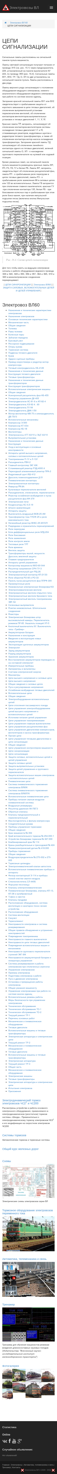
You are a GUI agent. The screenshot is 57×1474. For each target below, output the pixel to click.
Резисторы (13, 614)
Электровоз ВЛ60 (42, 284)
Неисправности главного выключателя (27, 939)
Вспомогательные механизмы (23, 419)
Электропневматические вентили (24, 589)
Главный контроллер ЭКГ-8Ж (23, 465)
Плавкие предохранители (21, 559)
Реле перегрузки (16, 528)
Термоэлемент (15, 920)
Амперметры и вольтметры (21, 668)
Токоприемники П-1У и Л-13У (23, 459)
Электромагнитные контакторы (23, 483)
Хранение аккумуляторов (21, 656)
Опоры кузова (15, 346)
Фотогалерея (10, 1366)
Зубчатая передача (18, 337)
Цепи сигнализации (18, 753)
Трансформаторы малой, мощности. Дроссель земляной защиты (26, 555)
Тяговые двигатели (17, 1027)
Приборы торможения (19, 851)
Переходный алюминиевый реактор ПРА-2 (29, 471)
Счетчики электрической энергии (24, 671)
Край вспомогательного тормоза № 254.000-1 (31, 835)
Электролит (14, 647)
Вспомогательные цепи (20, 693)
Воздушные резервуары (20, 805)
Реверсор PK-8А (16, 486)
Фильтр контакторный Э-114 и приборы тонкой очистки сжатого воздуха (28, 877)
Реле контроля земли (19, 541)
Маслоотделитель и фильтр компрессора (29, 820)
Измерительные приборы (21, 665)
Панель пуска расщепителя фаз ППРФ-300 (30, 580)
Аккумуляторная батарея (20, 632)
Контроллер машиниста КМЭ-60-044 (26, 565)
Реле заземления (17, 538)
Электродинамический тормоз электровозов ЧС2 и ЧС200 (21, 1101)
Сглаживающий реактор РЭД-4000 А (26, 468)
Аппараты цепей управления (22, 562)
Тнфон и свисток (16, 896)
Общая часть (14, 1066)
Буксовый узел (15, 340)
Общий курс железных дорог (20, 1149)
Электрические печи (18, 501)
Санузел (12, 917)
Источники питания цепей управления (27, 717)
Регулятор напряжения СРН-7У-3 (25, 568)
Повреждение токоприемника (23, 936)
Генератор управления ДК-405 (23, 398)
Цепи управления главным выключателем (29, 723)
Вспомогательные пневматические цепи (28, 796)
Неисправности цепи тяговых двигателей (28, 942)
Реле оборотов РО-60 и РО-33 (23, 577)
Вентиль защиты (16, 550)
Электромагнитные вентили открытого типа (30, 592)
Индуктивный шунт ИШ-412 (21, 474)
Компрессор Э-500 (17, 422)
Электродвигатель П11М (20, 407)
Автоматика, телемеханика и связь (24, 1259)
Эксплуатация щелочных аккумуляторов (28, 644)
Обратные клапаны (18, 811)
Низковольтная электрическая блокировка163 (31, 586)
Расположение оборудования (23, 911)
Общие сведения (17, 325)
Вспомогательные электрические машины (29, 389)
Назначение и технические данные (25, 370)
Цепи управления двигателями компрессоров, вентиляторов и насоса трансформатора (31, 731)
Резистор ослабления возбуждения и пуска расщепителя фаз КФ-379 (29, 497)
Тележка (12, 328)
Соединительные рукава (20, 823)
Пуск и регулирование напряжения (25, 686)
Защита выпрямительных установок (26, 765)
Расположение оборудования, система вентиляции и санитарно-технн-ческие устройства (27, 905)
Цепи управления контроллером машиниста (30, 747)
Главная (5, 1464)
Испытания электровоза (20, 1088)
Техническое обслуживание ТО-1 (24, 1009)
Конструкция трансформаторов (24, 386)
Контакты (16, 1467)
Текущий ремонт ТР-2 (19, 1042)
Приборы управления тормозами (24, 826)
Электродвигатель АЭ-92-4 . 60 (23, 404)
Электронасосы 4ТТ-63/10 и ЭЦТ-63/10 (28, 434)
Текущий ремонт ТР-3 (19, 1063)
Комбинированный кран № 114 (23, 841)
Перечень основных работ (21, 1018)
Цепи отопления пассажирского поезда (28, 705)
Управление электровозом (21, 969)
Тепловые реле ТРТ (18, 544)
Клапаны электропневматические (25, 887)
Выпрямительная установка (22, 437)
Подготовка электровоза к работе (24, 975)
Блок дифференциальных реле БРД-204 (28, 531)
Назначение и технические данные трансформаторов (25, 381)
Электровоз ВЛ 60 (19, 22)
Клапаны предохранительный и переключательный (24, 816)
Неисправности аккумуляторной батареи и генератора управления (29, 959)
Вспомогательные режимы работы (25, 996)
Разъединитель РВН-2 (19, 462)
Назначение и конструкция (21, 635)
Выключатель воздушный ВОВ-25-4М (26, 513)
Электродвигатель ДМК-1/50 (22, 410)
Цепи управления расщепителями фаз (27, 726)
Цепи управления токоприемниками (26, 720)
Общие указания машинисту (22, 987)
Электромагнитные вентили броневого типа (30, 595)
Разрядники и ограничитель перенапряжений (31, 525)
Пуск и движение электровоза (23, 978)
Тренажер (8, 1304)
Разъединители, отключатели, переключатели (31, 492)
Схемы (6, 1161)
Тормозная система (18, 349)
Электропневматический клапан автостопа (29, 866)
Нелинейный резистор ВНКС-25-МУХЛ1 (28, 522)
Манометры (14, 674)
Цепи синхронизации (18, 750)
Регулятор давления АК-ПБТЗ (23, 808)
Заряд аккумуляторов (19, 650)
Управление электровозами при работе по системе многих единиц (29, 992)
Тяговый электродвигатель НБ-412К (26, 367)
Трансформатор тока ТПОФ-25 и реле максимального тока (27, 518)
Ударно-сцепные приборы (21, 358)
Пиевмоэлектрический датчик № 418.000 (28, 848)
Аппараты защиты (17, 510)
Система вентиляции (18, 914)
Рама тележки (15, 331)
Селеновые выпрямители (21, 604)
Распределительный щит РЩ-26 (24, 571)
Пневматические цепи (19, 781)
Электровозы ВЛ (24, 8)
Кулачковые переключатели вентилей (27, 489)
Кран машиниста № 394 (20, 832)
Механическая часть (18, 322)
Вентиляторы (15, 431)
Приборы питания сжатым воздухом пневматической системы (26, 801)
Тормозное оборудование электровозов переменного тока (27, 1211)
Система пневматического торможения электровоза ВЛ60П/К (28, 792)
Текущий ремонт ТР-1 (19, 1015)
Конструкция (14, 443)
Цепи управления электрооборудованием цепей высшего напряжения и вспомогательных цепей (29, 711)
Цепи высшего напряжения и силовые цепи (30, 677)
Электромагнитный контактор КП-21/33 (27, 574)
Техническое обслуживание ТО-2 (24, 1012)
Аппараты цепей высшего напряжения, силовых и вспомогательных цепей (28, 454)
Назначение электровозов (21, 316)
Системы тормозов (14, 1135)
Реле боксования (16, 535)
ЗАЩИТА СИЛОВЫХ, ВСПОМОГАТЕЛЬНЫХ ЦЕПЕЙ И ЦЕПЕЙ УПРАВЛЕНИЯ (28, 289)
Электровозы (16, 1464)
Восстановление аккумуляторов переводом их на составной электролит (31, 661)
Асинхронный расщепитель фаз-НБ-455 (28, 395)
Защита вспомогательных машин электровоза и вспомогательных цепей (31, 777)
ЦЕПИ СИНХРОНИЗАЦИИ (18, 284)
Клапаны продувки (17, 899)
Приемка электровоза (19, 972)
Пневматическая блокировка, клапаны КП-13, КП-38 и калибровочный (31, 892)
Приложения (14, 1091)
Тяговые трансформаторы (21, 376)
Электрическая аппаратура (22, 1060)
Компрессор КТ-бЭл (18, 425)
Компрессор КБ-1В (17, 428)
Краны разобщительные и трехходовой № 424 (31, 844)
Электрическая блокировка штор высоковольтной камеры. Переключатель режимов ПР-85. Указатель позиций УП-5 (28, 620)
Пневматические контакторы (22, 480)
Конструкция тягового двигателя (24, 373)
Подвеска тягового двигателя (22, 352)
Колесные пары (16, 334)
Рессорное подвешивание (21, 343)
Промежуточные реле (19, 583)
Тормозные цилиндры (19, 863)
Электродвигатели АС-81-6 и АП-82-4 (27, 401)
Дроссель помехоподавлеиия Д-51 (25, 477)
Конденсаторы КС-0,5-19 (20, 504)
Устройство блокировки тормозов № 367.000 (30, 838)
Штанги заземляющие (19, 507)
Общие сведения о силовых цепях (25, 683)
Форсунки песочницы (18, 884)
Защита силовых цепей (20, 762)
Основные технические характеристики (28, 319)
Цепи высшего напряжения (22, 680)
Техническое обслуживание (22, 1006)
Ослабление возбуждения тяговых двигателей (31, 689)
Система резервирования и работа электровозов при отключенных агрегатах (29, 965)
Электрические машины (20, 1075)
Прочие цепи (14, 735)
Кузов (11, 355)
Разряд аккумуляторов (19, 653)
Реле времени (15, 547)
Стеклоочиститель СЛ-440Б (22, 881)
